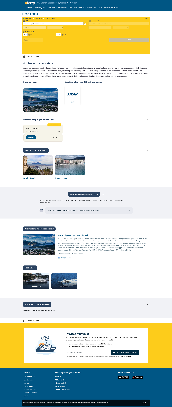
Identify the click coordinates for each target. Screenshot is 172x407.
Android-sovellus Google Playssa (137, 377)
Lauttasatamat (61, 8)
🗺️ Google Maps (65, 258)
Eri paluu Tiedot (50, 18)
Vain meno (38, 18)
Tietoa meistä (60, 383)
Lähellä (144, 403)
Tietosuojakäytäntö (125, 356)
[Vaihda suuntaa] (85, 24)
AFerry (27, 372)
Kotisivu (29, 8)
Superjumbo (64, 286)
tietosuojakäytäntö (102, 402)
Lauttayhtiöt (28, 380)
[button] (116, 8)
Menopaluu (28, 18)
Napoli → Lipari (32, 128)
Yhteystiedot (60, 380)
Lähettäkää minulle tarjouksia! (126, 352)
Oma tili (58, 377)
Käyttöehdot (60, 386)
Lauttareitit (51, 8)
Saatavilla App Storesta (123, 377)
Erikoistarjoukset (89, 8)
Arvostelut (78, 8)
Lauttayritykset (39, 8)
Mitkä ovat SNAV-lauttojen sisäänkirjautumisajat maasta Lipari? (73, 210)
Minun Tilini (108, 8)
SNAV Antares (36, 286)
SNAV (58, 131)
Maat (70, 8)
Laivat (100, 8)
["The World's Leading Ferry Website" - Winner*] (30, 3)
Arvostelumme (30, 389)
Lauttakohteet (29, 377)
